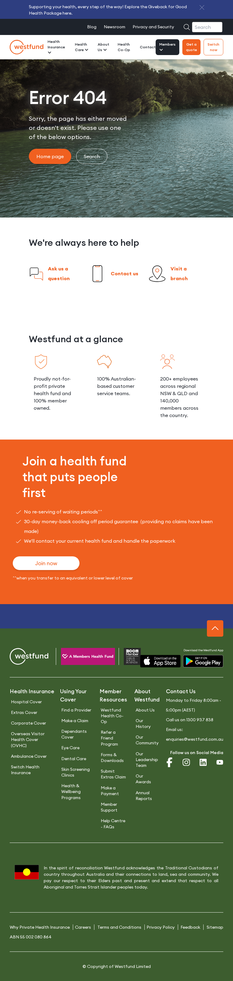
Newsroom (114, 27)
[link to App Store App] (160, 661)
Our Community (147, 740)
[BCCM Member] (127, 657)
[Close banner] (202, 7)
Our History (143, 723)
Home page (50, 156)
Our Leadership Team (147, 759)
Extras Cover (24, 712)
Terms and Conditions (119, 927)
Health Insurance (56, 44)
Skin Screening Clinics (75, 772)
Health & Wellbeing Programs (71, 791)
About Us (103, 47)
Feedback (190, 927)
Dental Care (73, 758)
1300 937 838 (199, 719)
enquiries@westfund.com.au (194, 739)
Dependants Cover (74, 734)
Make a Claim (74, 720)
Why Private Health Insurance (40, 927)
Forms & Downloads (112, 757)
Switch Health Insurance (25, 769)
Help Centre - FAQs (113, 823)
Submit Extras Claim (113, 774)
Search (92, 156)
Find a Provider (76, 710)
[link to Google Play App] (203, 661)
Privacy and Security (153, 27)
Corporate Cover (28, 723)
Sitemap (215, 927)
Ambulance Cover (29, 756)
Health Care (81, 47)
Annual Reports (144, 795)
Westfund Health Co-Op (112, 715)
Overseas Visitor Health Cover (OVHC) (28, 739)
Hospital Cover (26, 701)
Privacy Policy (161, 927)
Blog (91, 27)
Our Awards (143, 778)
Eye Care (70, 747)
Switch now (213, 47)
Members (167, 44)
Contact (148, 47)
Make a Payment (110, 790)
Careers (83, 927)
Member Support (109, 807)
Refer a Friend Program (109, 737)
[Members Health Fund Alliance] (82, 657)
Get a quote (191, 47)
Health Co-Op (124, 47)
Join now (46, 563)
